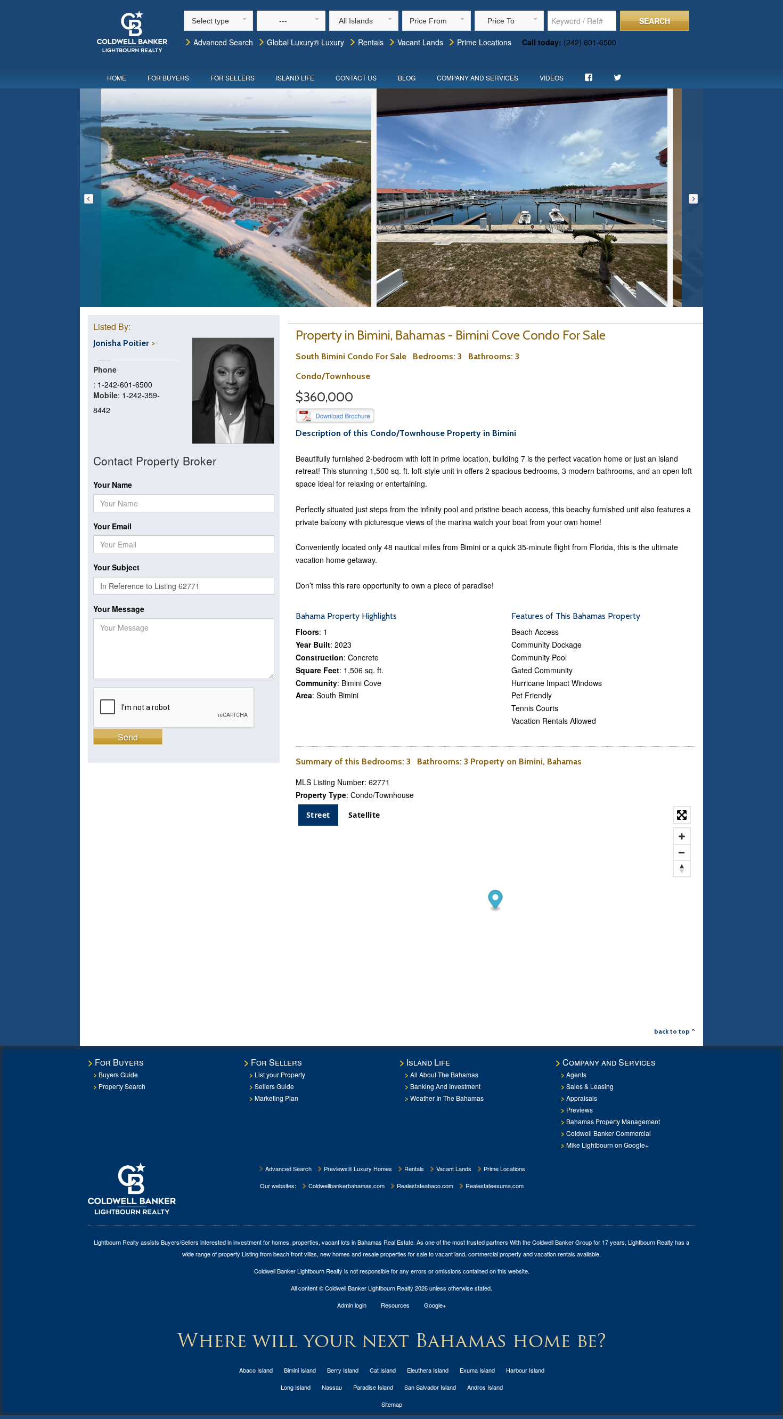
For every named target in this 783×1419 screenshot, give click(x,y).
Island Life (295, 77)
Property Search (122, 1086)
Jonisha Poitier (121, 343)
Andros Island (485, 1387)
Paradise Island (373, 1387)
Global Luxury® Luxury (304, 42)
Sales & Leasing (590, 1086)
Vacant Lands (419, 42)
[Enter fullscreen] (682, 815)
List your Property (280, 1074)
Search (654, 20)
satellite (364, 815)
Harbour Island (525, 1370)
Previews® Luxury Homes (357, 1168)
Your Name (112, 484)
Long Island (296, 1387)
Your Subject (116, 567)
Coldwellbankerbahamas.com (346, 1185)
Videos (552, 77)
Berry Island (342, 1370)
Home (116, 77)
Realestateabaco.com (424, 1185)
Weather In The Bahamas (447, 1097)
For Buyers (168, 77)
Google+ (435, 1305)
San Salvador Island (430, 1387)
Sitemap (391, 1404)
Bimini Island (300, 1370)
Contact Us (356, 77)
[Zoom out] (682, 852)
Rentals (370, 42)
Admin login (351, 1305)
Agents (576, 1074)
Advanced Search (222, 42)
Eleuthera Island (427, 1370)
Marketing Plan (276, 1097)
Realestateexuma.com (494, 1185)
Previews (579, 1109)
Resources (395, 1305)
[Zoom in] (682, 836)
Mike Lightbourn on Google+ (607, 1144)
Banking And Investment (445, 1086)
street (318, 815)
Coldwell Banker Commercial (608, 1133)
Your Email (112, 526)
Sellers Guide (274, 1086)
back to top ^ (674, 1031)
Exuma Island (477, 1370)
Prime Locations (483, 42)
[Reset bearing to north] (682, 868)
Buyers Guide (118, 1074)
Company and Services (477, 77)
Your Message (118, 608)
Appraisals (581, 1097)
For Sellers (232, 77)
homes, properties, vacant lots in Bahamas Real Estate (342, 1242)
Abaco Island (256, 1370)
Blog (406, 77)
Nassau (332, 1387)
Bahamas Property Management (613, 1121)
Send (128, 737)
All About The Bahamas (444, 1074)
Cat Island (383, 1370)
